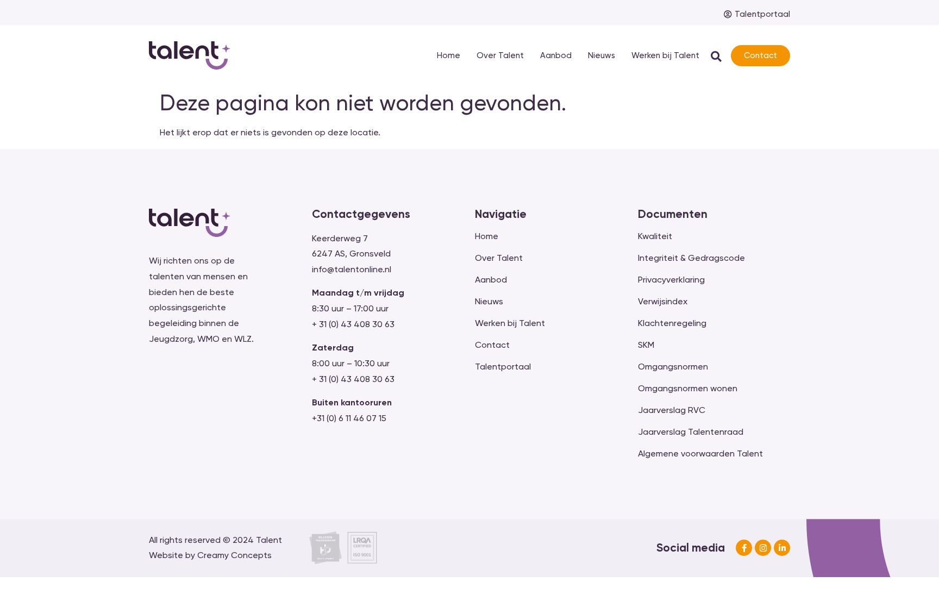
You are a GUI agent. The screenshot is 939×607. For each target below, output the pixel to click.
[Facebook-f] (744, 548)
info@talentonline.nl (351, 269)
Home (448, 55)
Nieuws (601, 55)
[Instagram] (763, 548)
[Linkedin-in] (782, 548)
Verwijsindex (662, 301)
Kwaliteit (655, 236)
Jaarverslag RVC (671, 410)
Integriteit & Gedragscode (691, 258)
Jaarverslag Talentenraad (690, 432)
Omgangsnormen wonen (687, 388)
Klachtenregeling (672, 323)
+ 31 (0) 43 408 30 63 (353, 324)
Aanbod (556, 55)
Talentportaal (503, 366)
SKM (646, 345)
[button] (716, 56)
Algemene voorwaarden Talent (700, 453)
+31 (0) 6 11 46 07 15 (349, 418)
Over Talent (500, 55)
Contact (492, 345)
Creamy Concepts (234, 555)
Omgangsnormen (673, 366)
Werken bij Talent (665, 55)
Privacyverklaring (671, 279)
